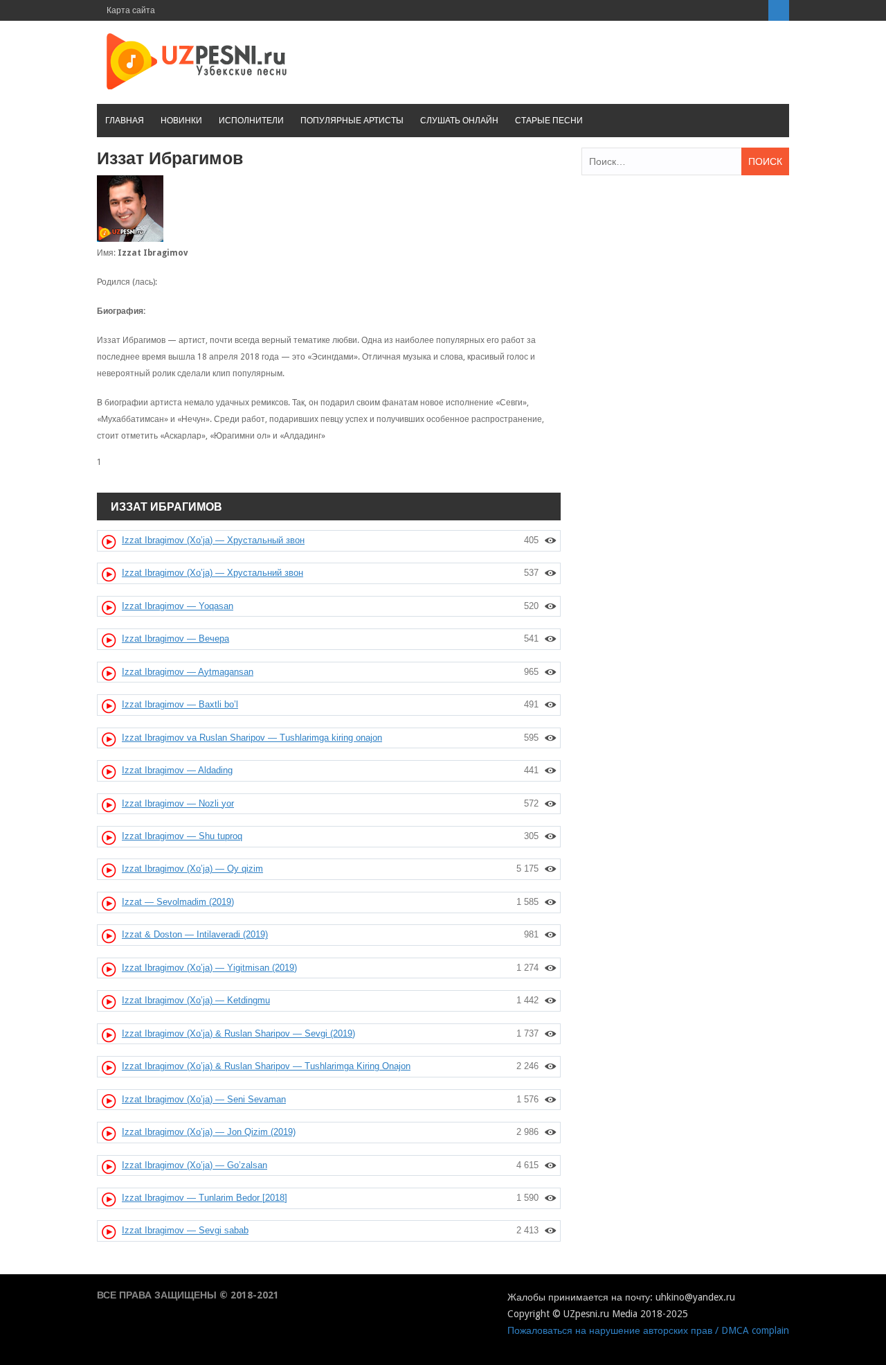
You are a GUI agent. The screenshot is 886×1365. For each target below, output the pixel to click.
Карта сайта (131, 10)
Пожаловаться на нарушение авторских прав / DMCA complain (648, 1330)
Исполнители (251, 120)
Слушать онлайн (459, 120)
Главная (124, 120)
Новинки (181, 120)
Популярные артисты (352, 120)
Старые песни (549, 120)
